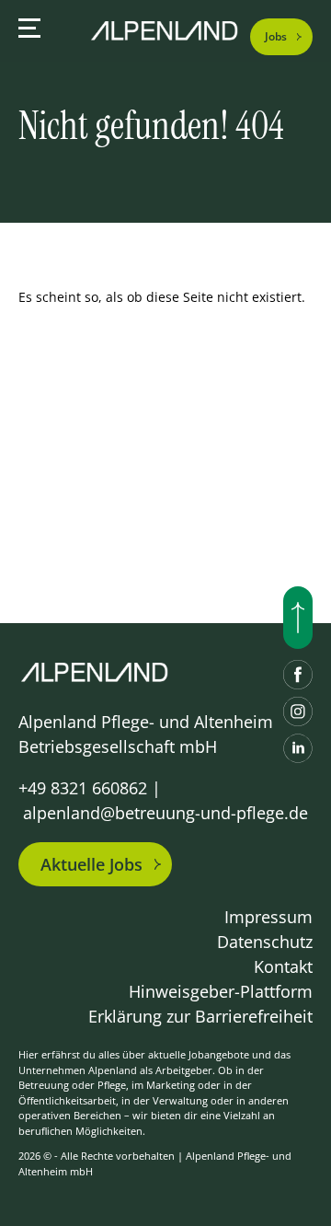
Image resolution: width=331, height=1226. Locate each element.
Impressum (268, 917)
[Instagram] (298, 711)
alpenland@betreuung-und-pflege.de (165, 813)
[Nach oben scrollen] (298, 617)
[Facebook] (298, 674)
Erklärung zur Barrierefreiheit (200, 1016)
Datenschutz (265, 942)
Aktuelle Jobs (91, 864)
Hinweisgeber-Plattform (221, 991)
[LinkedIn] (298, 748)
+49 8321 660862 (82, 788)
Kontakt (283, 966)
